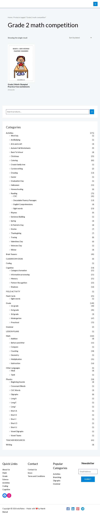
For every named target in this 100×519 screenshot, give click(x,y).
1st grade (14, 306)
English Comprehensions (23, 204)
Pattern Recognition (19, 283)
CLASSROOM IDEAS (14, 259)
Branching (57, 477)
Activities (9, 133)
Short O (14, 423)
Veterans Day (16, 246)
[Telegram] (82, 508)
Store (30, 473)
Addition (14, 339)
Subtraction (15, 363)
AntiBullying (15, 140)
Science (5, 479)
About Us (6, 470)
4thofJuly (14, 136)
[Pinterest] (78, 508)
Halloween (15, 185)
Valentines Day (17, 241)
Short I (13, 419)
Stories (14, 229)
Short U (14, 427)
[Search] (92, 111)
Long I (13, 407)
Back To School (17, 152)
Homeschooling (17, 189)
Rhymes (14, 213)
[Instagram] (9, 495)
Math (8, 336)
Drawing (14, 173)
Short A (14, 411)
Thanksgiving (16, 233)
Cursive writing (17, 169)
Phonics (9, 379)
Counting (14, 351)
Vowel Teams (16, 436)
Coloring (14, 160)
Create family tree (18, 165)
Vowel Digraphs (17, 431)
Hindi (13, 371)
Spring (13, 221)
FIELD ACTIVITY (13, 291)
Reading (14, 193)
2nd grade (15, 310)
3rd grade (15, 314)
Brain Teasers (11, 254)
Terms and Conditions (36, 476)
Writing (9, 445)
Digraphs (14, 394)
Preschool (15, 322)
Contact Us (32, 470)
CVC (15, 196)
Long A (13, 398)
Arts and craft (16, 144)
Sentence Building (18, 217)
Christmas (15, 156)
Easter (13, 177)
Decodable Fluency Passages (24, 200)
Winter (13, 250)
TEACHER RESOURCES (15, 440)
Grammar (9, 327)
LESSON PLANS (12, 331)
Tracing (14, 237)
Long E (13, 403)
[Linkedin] (73, 508)
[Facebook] (4, 495)
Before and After (18, 343)
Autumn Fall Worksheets (20, 148)
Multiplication (16, 359)
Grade (8, 303)
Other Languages (13, 368)
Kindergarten (16, 318)
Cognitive (10, 268)
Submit (88, 479)
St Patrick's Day (17, 225)
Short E (14, 415)
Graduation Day (17, 181)
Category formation (19, 270)
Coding (9, 263)
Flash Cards (10, 296)
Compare (14, 347)
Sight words (18, 208)
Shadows (14, 287)
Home (10, 17)
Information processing (20, 275)
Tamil (13, 375)
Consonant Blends (18, 386)
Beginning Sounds (18, 382)
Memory (14, 279)
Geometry (15, 355)
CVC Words (15, 390)
